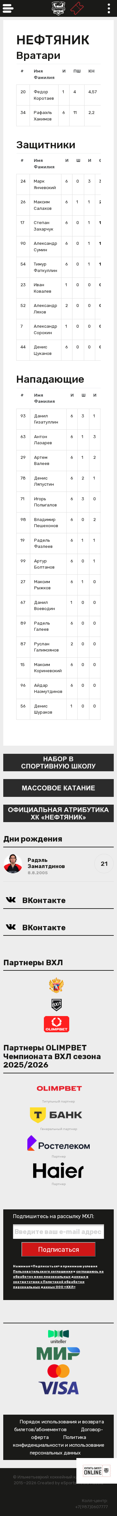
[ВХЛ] (56, 1004)
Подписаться (58, 1249)
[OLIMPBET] (56, 1024)
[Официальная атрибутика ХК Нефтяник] (58, 813)
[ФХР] (56, 985)
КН (91, 71)
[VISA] (58, 1388)
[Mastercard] (58, 1370)
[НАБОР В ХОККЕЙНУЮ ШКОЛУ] (58, 762)
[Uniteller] (58, 1336)
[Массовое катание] (58, 788)
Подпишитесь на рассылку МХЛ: (53, 1216)
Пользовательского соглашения (42, 1271)
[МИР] (58, 1353)
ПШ (77, 71)
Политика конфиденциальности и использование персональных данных (58, 1445)
